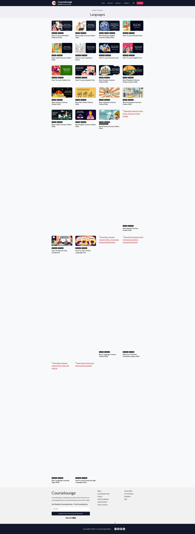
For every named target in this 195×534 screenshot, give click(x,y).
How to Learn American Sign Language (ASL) (85, 481)
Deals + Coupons (103, 504)
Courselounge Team (103, 493)
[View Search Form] (134, 3)
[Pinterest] (118, 529)
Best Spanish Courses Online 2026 (130, 229)
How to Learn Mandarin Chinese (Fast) (60, 36)
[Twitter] (124, 529)
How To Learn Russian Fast (132, 35)
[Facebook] (121, 529)
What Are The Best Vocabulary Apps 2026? (131, 355)
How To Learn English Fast (132, 58)
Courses (78, 33)
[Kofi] (115, 529)
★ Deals (139, 3)
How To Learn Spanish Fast (85, 80)
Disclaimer (127, 496)
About (99, 491)
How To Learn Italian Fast (61, 80)
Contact (100, 496)
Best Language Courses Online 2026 (107, 355)
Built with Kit (71, 518)
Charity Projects (102, 502)
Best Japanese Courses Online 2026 (107, 103)
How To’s (110, 3)
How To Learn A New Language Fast (83, 251)
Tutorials (60, 33)
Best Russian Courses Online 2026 (107, 81)
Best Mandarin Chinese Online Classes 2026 (131, 81)
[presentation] (62, 26)
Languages (54, 33)
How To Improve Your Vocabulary (59, 251)
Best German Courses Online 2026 (59, 103)
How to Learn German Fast (109, 58)
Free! (103, 3)
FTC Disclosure (128, 493)
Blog (125, 499)
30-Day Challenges (103, 499)
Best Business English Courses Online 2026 (107, 36)
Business (101, 33)
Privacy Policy (128, 491)
